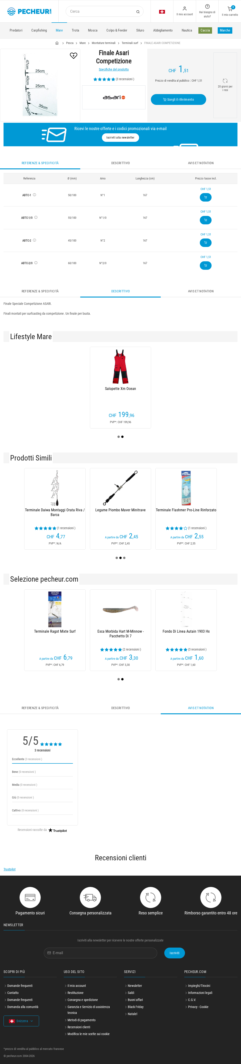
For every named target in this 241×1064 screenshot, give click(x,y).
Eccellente (27, 759)
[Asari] (113, 97)
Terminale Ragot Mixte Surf (55, 631)
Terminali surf (130, 43)
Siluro (140, 30)
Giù (23, 797)
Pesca (69, 43)
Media (24, 784)
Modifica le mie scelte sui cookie (89, 1034)
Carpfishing (39, 30)
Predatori (16, 30)
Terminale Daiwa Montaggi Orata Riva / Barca (55, 512)
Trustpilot (10, 869)
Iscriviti (175, 953)
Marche (225, 30)
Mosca (92, 30)
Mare (59, 30)
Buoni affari (135, 1000)
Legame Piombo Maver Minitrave (120, 510)
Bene (24, 772)
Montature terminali (104, 43)
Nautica (187, 30)
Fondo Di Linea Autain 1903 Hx (186, 631)
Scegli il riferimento (180, 99)
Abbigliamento (163, 30)
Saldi (131, 993)
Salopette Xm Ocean (120, 388)
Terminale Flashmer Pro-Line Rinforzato (186, 510)
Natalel (132, 1014)
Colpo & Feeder (116, 30)
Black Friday (136, 1007)
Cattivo (25, 810)
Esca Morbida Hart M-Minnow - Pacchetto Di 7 (120, 633)
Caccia (205, 30)
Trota (75, 30)
